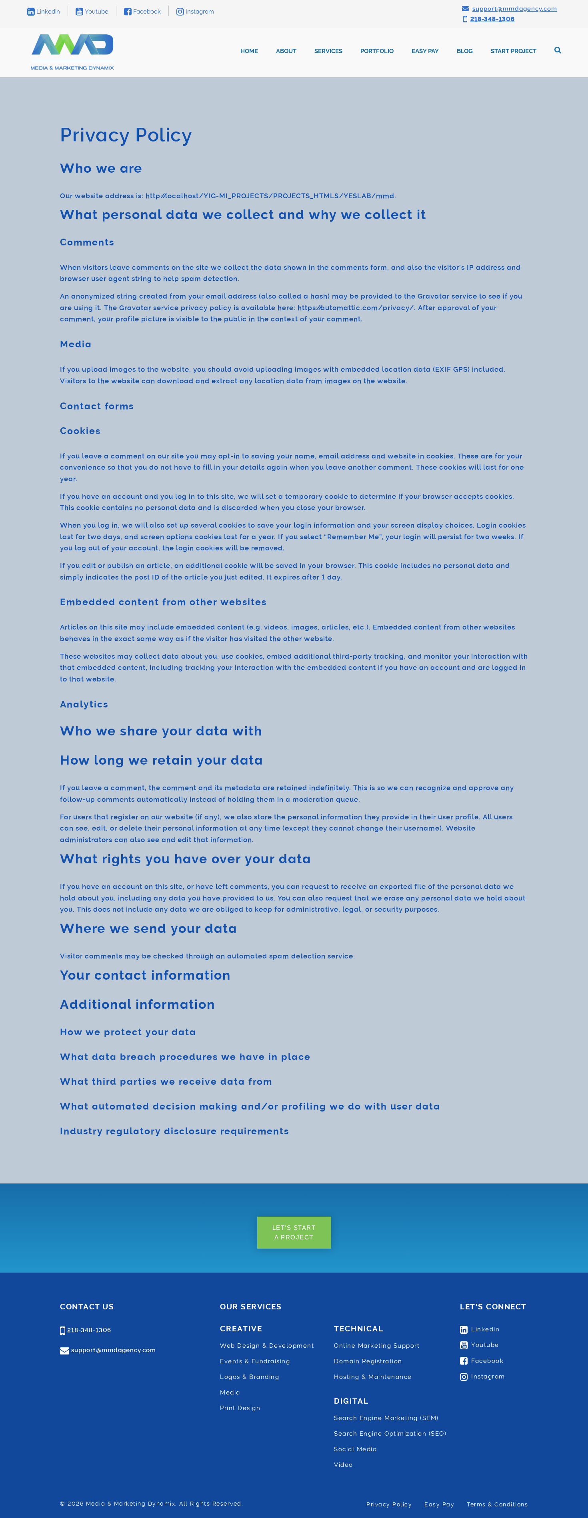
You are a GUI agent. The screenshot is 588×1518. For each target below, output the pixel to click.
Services (328, 51)
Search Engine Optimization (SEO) (390, 1433)
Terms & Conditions (497, 1504)
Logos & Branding (249, 1377)
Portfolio (377, 51)
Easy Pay (425, 51)
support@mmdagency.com (113, 1350)
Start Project (513, 51)
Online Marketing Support (377, 1345)
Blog (465, 51)
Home (249, 51)
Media (230, 1392)
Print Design (240, 1408)
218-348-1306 (89, 1330)
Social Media (355, 1449)
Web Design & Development (267, 1345)
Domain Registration (368, 1361)
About (286, 51)
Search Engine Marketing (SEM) (386, 1418)
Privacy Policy (389, 1504)
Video (343, 1464)
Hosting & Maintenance (373, 1377)
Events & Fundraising (255, 1361)
